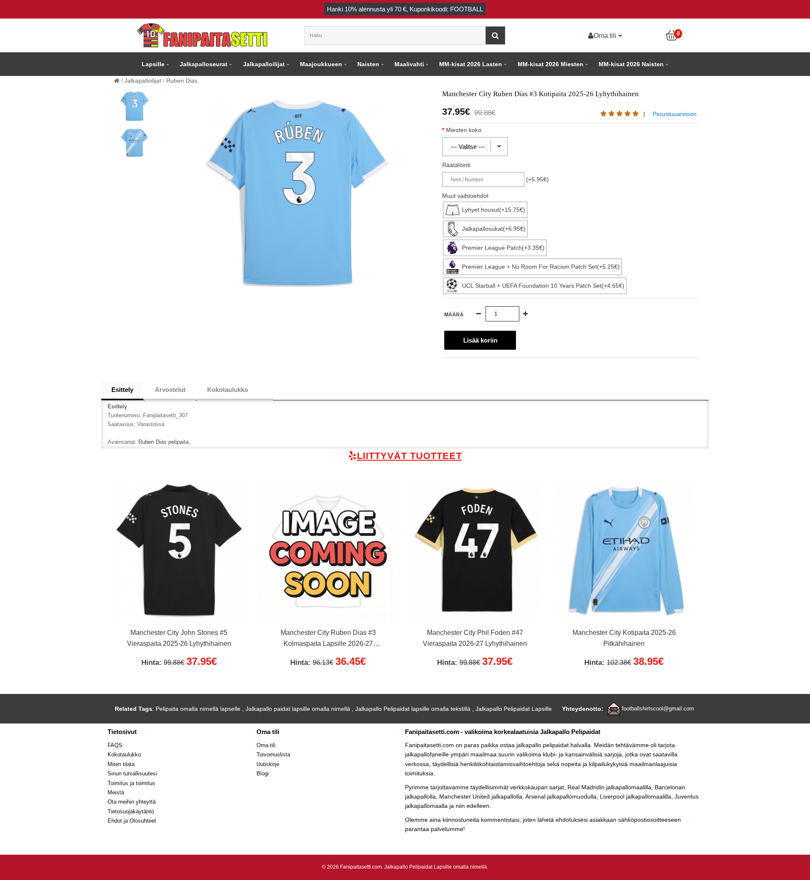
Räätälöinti (456, 165)
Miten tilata (121, 764)
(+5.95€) (537, 179)
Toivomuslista (273, 754)
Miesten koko (463, 130)
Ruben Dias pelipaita (163, 442)
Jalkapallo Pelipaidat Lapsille (513, 708)
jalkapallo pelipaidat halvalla (553, 745)
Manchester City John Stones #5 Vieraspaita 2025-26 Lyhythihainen (179, 638)
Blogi (262, 773)
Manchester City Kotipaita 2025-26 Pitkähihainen (624, 638)
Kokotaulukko (227, 389)
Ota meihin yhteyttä (132, 802)
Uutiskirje (267, 764)
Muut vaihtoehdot (465, 195)
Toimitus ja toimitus (131, 783)
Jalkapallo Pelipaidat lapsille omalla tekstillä (412, 708)
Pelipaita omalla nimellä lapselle (198, 708)
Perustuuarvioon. (675, 114)
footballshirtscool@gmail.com (658, 708)
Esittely (122, 389)
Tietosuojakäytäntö (131, 811)
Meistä (116, 792)
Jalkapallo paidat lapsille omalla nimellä (298, 708)
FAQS (115, 745)
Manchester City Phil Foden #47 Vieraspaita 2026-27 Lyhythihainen (475, 638)
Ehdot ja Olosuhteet (132, 821)
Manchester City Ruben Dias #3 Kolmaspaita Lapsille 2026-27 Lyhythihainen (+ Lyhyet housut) (328, 639)
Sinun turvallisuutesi (132, 773)
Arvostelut (170, 389)
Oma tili (605, 35)
